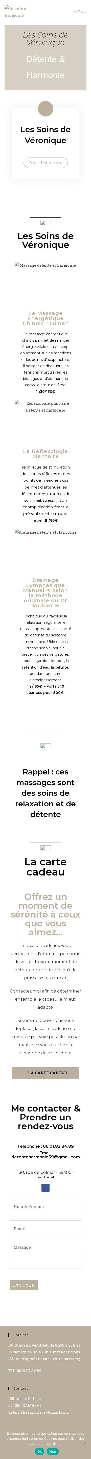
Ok (39, 1451)
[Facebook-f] (45, 1188)
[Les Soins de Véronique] (45, 108)
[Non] (84, 1443)
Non (52, 1451)
